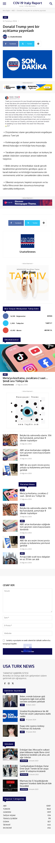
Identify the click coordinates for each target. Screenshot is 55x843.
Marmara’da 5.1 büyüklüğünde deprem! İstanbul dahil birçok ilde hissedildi (36, 783)
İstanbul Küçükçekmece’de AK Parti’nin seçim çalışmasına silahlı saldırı (35, 714)
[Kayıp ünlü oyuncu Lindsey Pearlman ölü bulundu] (10, 731)
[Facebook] (5, 684)
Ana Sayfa (6, 11)
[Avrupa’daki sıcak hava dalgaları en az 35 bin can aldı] (10, 558)
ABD (13, 11)
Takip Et (48, 323)
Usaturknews (16, 37)
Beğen (49, 316)
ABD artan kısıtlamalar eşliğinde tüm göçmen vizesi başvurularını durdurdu (35, 453)
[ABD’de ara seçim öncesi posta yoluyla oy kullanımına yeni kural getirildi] (10, 470)
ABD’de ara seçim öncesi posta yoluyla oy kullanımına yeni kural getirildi (35, 467)
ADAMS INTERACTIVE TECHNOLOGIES (27, 838)
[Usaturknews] (5, 37)
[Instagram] (9, 684)
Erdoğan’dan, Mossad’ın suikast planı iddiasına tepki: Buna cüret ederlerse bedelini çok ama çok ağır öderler (35, 753)
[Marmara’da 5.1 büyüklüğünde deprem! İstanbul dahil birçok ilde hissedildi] (10, 786)
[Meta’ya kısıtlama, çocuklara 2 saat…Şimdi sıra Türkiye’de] (27, 358)
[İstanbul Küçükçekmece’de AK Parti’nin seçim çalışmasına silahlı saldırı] (10, 716)
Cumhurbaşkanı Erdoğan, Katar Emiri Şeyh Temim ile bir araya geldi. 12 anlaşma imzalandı (34, 769)
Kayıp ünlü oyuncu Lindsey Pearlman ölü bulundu (32, 727)
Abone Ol (48, 330)
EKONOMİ (24, 774)
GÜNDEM (24, 761)
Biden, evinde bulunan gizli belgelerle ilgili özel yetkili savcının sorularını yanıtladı (32, 699)
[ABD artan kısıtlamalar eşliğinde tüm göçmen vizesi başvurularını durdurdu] (10, 455)
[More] (38, 44)
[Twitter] (13, 684)
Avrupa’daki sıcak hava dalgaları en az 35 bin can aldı (35, 558)
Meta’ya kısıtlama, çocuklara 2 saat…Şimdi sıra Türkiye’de (25, 379)
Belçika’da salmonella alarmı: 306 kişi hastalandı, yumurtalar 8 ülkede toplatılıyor (35, 438)
